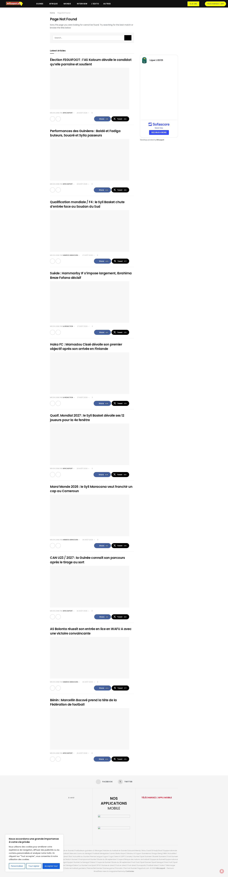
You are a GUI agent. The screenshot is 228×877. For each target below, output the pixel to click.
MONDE (67, 3)
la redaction (68, 326)
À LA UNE (193, 4)
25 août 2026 (81, 611)
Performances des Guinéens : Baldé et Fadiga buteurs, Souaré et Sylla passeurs (85, 133)
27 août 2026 (87, 255)
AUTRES (107, 3)
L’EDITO (95, 3)
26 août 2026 (81, 468)
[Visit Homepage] (15, 4)
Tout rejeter (33, 866)
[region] (34, 853)
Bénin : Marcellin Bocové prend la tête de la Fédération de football (83, 702)
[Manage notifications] (222, 871)
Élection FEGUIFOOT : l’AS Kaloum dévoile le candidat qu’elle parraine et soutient (90, 62)
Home (52, 13)
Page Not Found (64, 13)
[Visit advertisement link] (159, 30)
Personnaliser (17, 866)
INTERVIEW (82, 3)
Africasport (160, 140)
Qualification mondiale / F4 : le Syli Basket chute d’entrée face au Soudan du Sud (87, 204)
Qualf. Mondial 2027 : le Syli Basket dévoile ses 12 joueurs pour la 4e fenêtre (87, 417)
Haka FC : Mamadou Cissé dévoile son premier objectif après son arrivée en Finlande (86, 346)
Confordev (129, 871)
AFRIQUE (53, 3)
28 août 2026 (81, 113)
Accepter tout (51, 866)
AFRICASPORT (68, 113)
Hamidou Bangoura (70, 255)
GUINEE (39, 3)
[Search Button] (127, 37)
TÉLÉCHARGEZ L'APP (215, 4)
